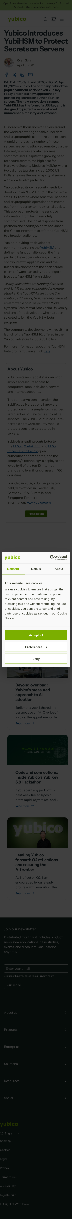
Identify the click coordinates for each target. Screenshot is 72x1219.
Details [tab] (36, 568)
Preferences (33, 646)
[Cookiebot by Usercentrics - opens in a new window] (50, 557)
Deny (36, 658)
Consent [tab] (13, 568)
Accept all (36, 635)
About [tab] (59, 568)
